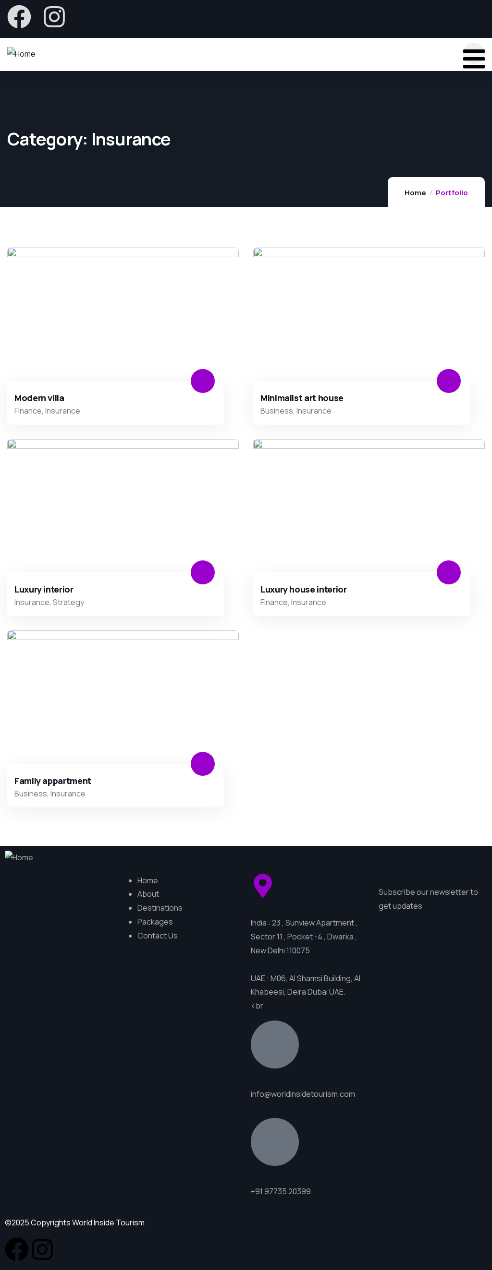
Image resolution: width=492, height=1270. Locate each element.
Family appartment (52, 780)
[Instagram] (54, 17)
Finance (28, 410)
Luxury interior (44, 589)
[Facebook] (19, 17)
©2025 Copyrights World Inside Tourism (75, 1222)
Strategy (68, 602)
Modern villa (39, 398)
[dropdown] (474, 53)
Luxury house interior (303, 589)
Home (415, 193)
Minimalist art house (302, 398)
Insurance (62, 410)
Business (276, 410)
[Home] (21, 54)
